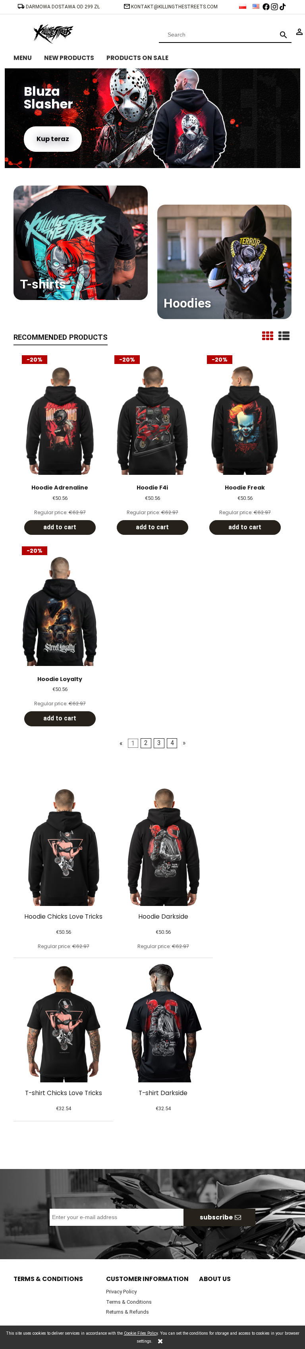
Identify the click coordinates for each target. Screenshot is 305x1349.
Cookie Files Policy (141, 1333)
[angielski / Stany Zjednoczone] (257, 4)
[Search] (283, 34)
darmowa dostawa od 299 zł (63, 7)
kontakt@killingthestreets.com (174, 7)
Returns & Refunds (127, 1312)
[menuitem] (29, 56)
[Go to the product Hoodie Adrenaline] (60, 419)
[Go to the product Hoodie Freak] (245, 419)
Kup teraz (53, 138)
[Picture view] (267, 336)
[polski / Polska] (243, 4)
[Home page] (53, 33)
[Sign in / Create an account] (299, 31)
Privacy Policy (121, 1292)
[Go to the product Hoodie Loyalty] (60, 610)
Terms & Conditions (129, 1302)
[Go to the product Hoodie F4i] (152, 419)
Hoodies (187, 303)
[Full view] (284, 336)
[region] (152, 118)
